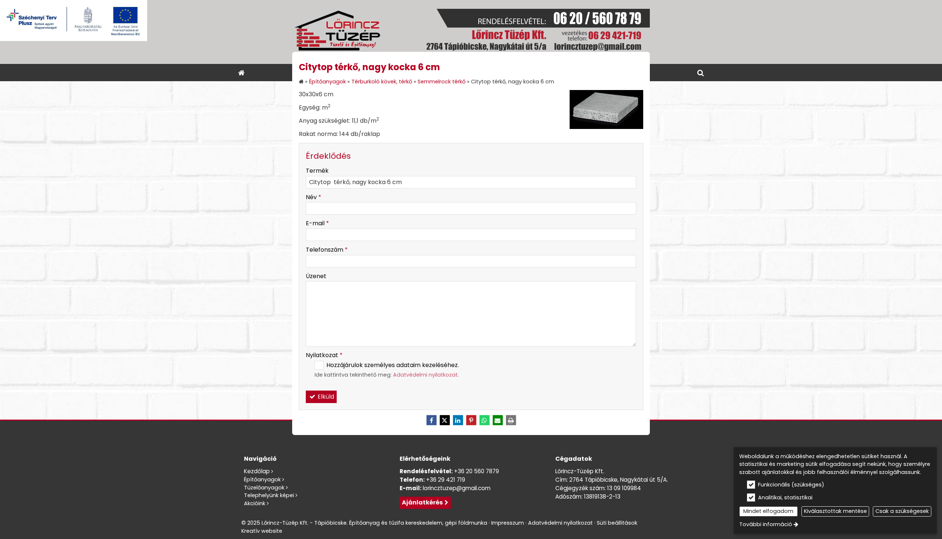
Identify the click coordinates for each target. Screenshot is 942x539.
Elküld (325, 396)
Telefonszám (327, 249)
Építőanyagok (262, 479)
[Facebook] (431, 420)
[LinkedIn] (458, 420)
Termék (317, 170)
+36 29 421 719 (445, 480)
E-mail (317, 223)
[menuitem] (241, 72)
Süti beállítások (617, 523)
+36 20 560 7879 (476, 471)
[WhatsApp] (484, 420)
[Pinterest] (471, 420)
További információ (765, 524)
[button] (700, 72)
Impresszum (507, 523)
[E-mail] (497, 420)
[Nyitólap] (471, 32)
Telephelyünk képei (269, 495)
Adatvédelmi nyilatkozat (425, 374)
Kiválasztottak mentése (835, 511)
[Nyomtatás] (511, 420)
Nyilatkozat (324, 355)
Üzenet (316, 276)
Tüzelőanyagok (264, 487)
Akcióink (254, 503)
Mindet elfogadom (768, 511)
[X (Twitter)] (444, 420)
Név (313, 197)
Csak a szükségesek (902, 511)
